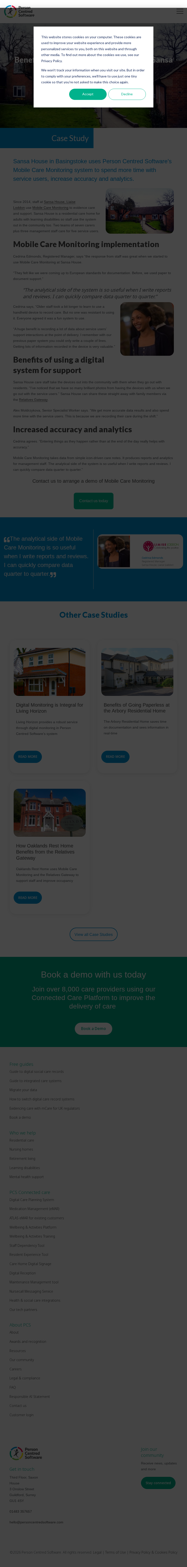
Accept (88, 94)
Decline (127, 94)
